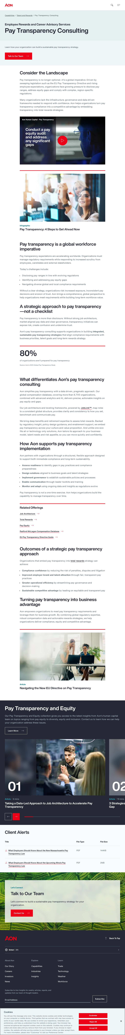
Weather (62, 976)
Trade (60, 966)
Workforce (63, 981)
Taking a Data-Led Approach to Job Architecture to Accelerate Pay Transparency (48, 805)
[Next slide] (16, 816)
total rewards (77, 560)
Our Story (9, 966)
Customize (93, 1015)
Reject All (93, 1022)
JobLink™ (86, 407)
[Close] (121, 1021)
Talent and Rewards (24, 15)
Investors (9, 976)
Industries (36, 971)
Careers (8, 971)
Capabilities (9, 15)
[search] (112, 5)
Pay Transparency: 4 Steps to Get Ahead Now (50, 229)
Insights (35, 976)
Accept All (93, 1028)
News (7, 981)
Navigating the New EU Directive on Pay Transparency (55, 688)
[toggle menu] (118, 5)
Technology (63, 971)
